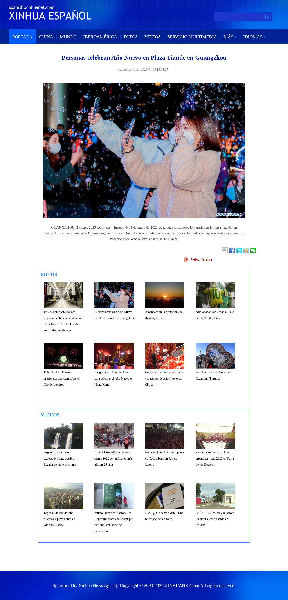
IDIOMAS (253, 36)
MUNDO (68, 36)
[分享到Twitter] (239, 250)
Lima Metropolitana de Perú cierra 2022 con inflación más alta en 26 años (113, 458)
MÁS (229, 36)
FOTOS (131, 36)
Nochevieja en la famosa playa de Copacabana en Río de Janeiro (164, 458)
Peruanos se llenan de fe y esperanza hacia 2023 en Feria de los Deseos (215, 458)
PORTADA (22, 36)
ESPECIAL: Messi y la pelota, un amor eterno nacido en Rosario (215, 519)
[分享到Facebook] (233, 250)
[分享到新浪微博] (246, 250)
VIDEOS (152, 36)
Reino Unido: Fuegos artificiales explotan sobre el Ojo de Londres (62, 378)
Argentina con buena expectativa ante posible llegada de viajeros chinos (60, 458)
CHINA (46, 36)
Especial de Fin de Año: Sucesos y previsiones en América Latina (59, 519)
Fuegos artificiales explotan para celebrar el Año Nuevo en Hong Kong (113, 378)
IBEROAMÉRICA (100, 36)
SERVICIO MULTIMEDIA (192, 36)
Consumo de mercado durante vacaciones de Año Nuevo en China (164, 378)
